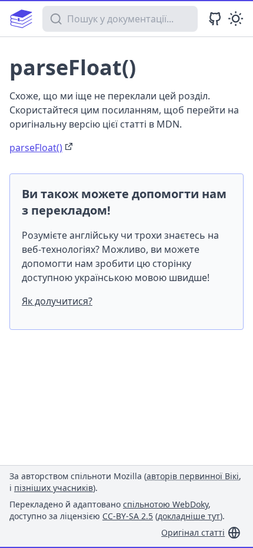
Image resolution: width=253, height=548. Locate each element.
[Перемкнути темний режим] (236, 18)
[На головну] (21, 19)
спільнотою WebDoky (165, 504)
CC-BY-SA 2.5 (127, 516)
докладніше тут (189, 516)
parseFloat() (35, 147)
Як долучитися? (57, 301)
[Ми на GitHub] (215, 18)
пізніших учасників (53, 487)
